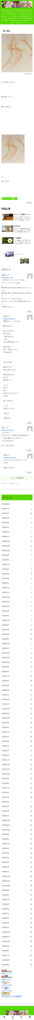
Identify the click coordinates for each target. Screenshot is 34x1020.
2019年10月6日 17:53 (7, 277)
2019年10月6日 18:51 (9, 318)
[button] (30, 540)
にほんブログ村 (7, 985)
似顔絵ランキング (7, 979)
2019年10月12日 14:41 (8, 430)
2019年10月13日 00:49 (9, 457)
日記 (16, 198)
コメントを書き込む (17, 478)
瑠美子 (4, 275)
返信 (30, 311)
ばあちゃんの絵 (8, 198)
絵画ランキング (6, 973)
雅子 (3, 427)
